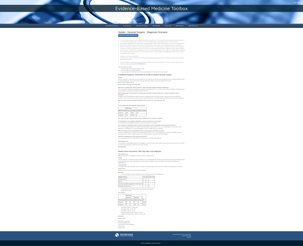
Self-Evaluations (156, 25)
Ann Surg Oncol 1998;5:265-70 (137, 64)
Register (299, 2)
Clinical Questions (127, 25)
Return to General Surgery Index (128, 35)
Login (295, 2)
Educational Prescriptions (142, 25)
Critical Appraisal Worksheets (111, 25)
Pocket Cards (168, 25)
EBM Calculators (180, 25)
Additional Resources (193, 25)
